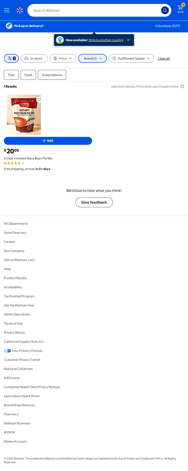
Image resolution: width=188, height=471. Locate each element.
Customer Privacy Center (22, 360)
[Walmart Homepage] (20, 10)
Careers (9, 242)
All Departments (16, 223)
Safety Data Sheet (17, 314)
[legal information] (182, 86)
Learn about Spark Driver (22, 396)
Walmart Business (17, 423)
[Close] (129, 40)
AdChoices (12, 378)
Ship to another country (106, 40)
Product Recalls (15, 278)
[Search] (165, 10)
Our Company (14, 251)
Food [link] (28, 75)
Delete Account (15, 441)
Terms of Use (13, 323)
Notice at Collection (18, 369)
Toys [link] (11, 75)
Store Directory (15, 233)
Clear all (164, 58)
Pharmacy (11, 414)
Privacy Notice (14, 332)
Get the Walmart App (19, 305)
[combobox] (99, 10)
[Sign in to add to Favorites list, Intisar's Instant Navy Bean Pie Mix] (39, 100)
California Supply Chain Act (24, 341)
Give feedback (94, 202)
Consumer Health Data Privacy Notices (32, 387)
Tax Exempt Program (19, 296)
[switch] (34, 58)
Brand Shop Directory (19, 405)
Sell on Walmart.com (19, 260)
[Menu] (8, 10)
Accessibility (13, 287)
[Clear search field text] (159, 10)
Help (7, 269)
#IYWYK (9, 432)
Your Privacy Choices (27, 351)
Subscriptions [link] (52, 75)
